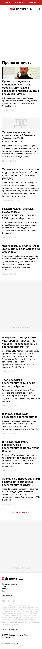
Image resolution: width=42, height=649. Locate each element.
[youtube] (3, 601)
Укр (17, 630)
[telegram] (13, 601)
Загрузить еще (19, 512)
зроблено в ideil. (10, 644)
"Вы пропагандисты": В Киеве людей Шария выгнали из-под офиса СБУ (21, 249)
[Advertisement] (21, 35)
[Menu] (3, 9)
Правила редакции (9, 584)
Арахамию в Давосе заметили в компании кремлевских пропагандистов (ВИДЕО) (21, 482)
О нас (4, 586)
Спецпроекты (7, 596)
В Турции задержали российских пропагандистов (19, 415)
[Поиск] (38, 9)
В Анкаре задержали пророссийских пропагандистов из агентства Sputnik (20, 446)
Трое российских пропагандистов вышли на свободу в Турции (18, 383)
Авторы (5, 589)
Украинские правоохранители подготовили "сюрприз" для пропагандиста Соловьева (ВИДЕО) (20, 174)
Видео (5, 591)
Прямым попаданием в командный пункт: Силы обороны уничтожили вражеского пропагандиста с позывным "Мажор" (20, 88)
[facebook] (8, 601)
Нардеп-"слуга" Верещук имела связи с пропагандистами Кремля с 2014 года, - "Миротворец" (19, 213)
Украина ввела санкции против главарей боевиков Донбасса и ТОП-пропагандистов (18, 137)
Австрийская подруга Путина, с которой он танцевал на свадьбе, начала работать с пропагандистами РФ (20, 342)
